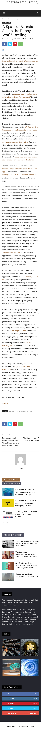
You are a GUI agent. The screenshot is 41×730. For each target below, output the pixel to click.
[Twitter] (10, 44)
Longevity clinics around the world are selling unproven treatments (27, 543)
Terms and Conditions (15, 726)
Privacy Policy (29, 726)
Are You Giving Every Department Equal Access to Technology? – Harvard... (26, 565)
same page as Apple (18, 331)
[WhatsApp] (20, 44)
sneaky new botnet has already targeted (19, 175)
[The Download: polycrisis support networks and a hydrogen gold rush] (8, 503)
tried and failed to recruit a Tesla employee (20, 61)
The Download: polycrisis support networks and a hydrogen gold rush (25, 503)
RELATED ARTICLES (11, 480)
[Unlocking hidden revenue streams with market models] (8, 514)
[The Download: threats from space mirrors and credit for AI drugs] (8, 492)
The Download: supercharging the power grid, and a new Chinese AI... (26, 554)
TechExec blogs (13, 19)
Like (36, 694)
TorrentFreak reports (11, 253)
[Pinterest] (15, 44)
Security (11, 411)
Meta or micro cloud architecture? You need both (26, 575)
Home (4, 19)
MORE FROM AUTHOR (12, 483)
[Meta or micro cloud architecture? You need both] (8, 577)
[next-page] (7, 522)
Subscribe (33, 713)
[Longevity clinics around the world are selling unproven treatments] (8, 544)
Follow (34, 698)
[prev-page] (3, 522)
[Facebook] (4, 44)
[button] (4, 13)
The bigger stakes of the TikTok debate (31, 439)
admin (6, 39)
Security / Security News (24, 411)
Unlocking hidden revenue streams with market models (26, 514)
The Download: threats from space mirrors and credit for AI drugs (25, 492)
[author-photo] (20, 465)
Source (5, 403)
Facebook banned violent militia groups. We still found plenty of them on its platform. (11, 441)
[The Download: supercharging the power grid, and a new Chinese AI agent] (8, 555)
